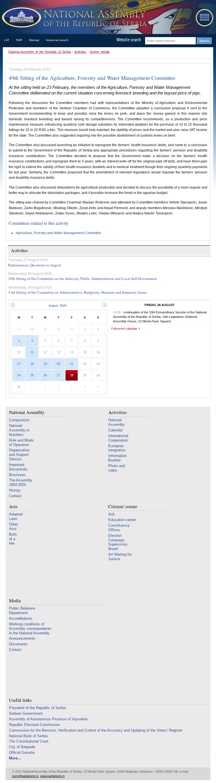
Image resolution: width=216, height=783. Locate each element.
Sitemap (34, 40)
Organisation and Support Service (19, 454)
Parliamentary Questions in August (34, 265)
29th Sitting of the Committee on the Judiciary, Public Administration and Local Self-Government (82, 278)
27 (58, 375)
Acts (13, 507)
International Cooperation (118, 438)
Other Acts (13, 526)
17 (19, 363)
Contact (15, 496)
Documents (18, 644)
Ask (111, 514)
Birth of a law (13, 539)
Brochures (17, 475)
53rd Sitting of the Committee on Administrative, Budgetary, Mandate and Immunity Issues (77, 292)
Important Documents (18, 467)
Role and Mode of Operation (21, 442)
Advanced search (57, 40)
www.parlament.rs (52, 776)
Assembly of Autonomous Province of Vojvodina (48, 719)
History (15, 490)
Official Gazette (22, 752)
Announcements (22, 638)
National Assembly (26, 412)
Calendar (115, 430)
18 (32, 363)
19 (45, 363)
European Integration (116, 448)
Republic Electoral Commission (34, 725)
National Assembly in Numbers (19, 430)
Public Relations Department (22, 610)
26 (45, 375)
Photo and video (116, 468)
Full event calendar (124, 328)
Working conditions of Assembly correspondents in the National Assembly (30, 628)
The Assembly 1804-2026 (20, 482)
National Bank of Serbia (28, 736)
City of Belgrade (22, 747)
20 (58, 363)
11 (31, 352)
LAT (6, 40)
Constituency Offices (119, 527)
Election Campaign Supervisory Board (118, 542)
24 (19, 375)
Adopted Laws (15, 516)
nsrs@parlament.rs (25, 776)
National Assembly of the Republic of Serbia (39, 51)
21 (71, 363)
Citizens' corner (122, 507)
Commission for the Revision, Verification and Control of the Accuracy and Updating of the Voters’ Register (96, 730)
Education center (122, 520)
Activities (80, 51)
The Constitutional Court (28, 741)
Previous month (12, 305)
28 (71, 375)
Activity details (100, 51)
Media (15, 601)
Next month (104, 305)
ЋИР (19, 40)
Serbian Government (25, 713)
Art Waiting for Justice (120, 556)
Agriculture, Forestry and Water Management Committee (58, 233)
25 (32, 375)
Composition (19, 420)
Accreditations (20, 618)
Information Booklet (117, 458)
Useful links (20, 700)
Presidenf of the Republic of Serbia (37, 708)
